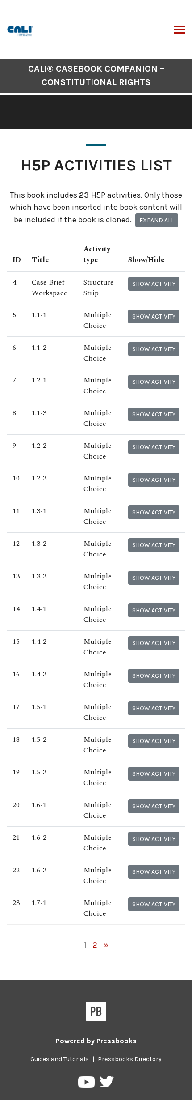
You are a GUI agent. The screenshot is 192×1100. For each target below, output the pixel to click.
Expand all (156, 220)
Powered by (96, 1040)
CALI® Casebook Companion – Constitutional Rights (96, 75)
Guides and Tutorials (59, 1059)
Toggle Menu (179, 30)
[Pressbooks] (96, 1013)
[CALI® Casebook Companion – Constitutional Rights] (20, 30)
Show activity (153, 284)
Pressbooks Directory (130, 1059)
